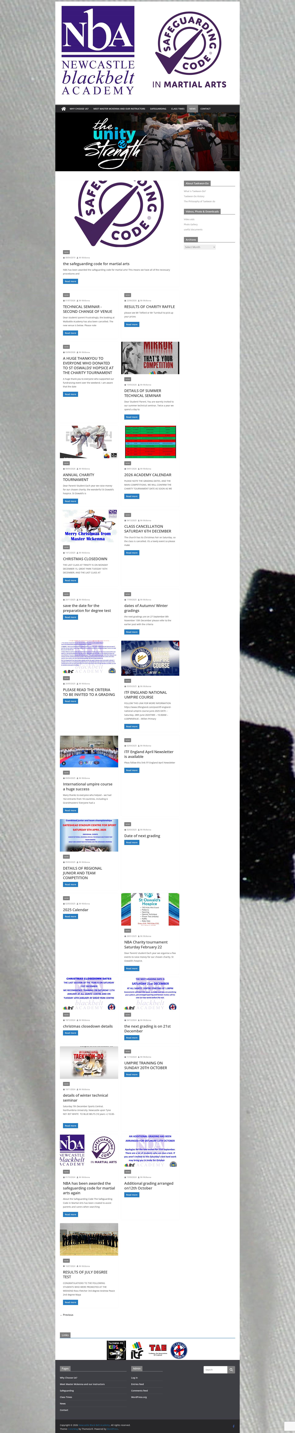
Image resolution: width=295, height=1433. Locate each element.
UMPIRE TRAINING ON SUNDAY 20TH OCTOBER (145, 1065)
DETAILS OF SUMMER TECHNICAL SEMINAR (142, 393)
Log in (134, 1377)
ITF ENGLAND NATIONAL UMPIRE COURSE (145, 695)
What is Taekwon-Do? (195, 191)
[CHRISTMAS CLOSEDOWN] (89, 526)
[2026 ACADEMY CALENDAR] (150, 442)
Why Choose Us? (79, 108)
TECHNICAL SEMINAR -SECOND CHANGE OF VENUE (87, 309)
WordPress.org (139, 1397)
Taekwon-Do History (194, 196)
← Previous (66, 1315)
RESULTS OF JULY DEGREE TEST (85, 1274)
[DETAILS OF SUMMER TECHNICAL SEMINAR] (150, 358)
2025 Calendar (75, 909)
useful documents (193, 229)
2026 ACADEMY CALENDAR (147, 474)
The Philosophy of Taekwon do (199, 201)
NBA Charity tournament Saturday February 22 (146, 944)
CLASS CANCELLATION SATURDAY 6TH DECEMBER (147, 529)
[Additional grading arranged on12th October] (150, 1150)
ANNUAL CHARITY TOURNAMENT (78, 477)
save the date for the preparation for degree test (87, 608)
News (192, 108)
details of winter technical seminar (85, 1098)
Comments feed (139, 1390)
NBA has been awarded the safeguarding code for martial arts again (89, 1188)
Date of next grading (142, 835)
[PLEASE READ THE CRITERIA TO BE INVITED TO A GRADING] (89, 657)
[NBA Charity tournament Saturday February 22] (150, 909)
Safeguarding (158, 108)
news (66, 252)
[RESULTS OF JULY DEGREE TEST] (89, 1239)
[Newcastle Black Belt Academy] (63, 108)
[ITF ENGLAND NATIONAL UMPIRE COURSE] (150, 658)
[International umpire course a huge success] (89, 751)
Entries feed (137, 1384)
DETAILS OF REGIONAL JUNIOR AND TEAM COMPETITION (82, 873)
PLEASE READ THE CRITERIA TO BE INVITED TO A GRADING (89, 692)
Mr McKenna (84, 257)
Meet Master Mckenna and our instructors (119, 108)
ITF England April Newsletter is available (148, 754)
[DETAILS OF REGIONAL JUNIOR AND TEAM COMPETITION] (89, 835)
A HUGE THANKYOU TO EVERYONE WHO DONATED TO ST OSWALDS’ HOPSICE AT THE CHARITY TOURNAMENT (88, 365)
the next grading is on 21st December (147, 1028)
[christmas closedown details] (89, 993)
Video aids (189, 219)
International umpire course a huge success (87, 786)
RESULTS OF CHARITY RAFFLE (149, 306)
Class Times (178, 108)
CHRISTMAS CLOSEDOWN (85, 558)
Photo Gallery (191, 224)
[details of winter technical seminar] (89, 1062)
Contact (205, 108)
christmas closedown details (88, 1026)
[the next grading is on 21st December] (150, 993)
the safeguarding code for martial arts (96, 263)
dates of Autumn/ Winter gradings (146, 608)
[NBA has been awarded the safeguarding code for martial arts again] (89, 1150)
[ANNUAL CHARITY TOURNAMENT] (89, 442)
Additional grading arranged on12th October (148, 1186)
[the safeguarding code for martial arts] (119, 214)
